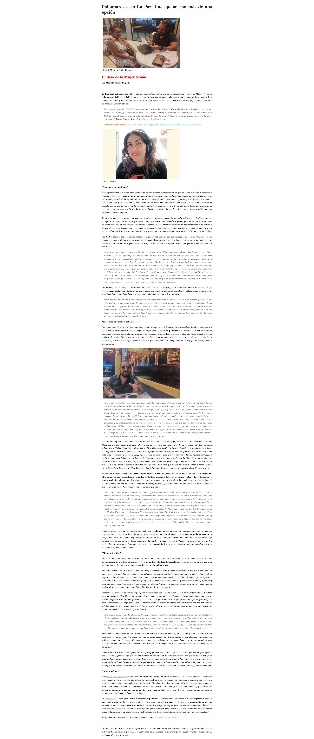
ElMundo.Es (110, 698)
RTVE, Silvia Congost (116, 676)
